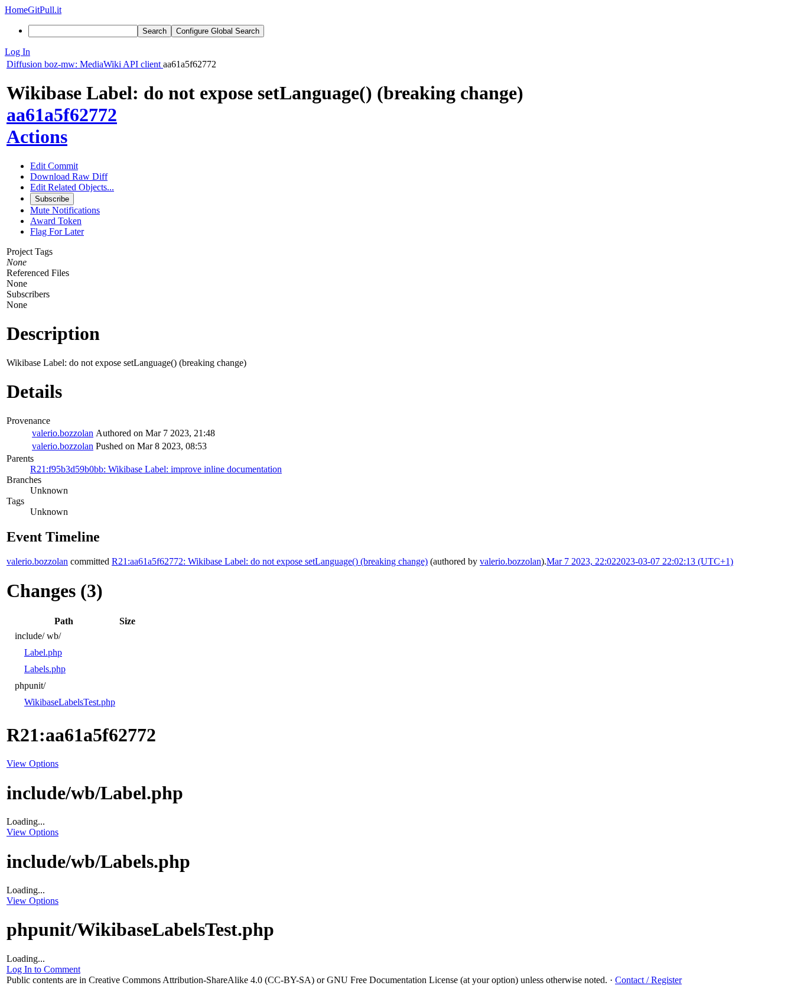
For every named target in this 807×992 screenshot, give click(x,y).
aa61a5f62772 (61, 114)
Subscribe (52, 198)
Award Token (56, 221)
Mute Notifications (65, 210)
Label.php (43, 652)
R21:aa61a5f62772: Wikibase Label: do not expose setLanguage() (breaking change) (270, 561)
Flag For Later (57, 231)
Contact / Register (648, 980)
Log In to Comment (43, 969)
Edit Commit (54, 166)
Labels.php (45, 669)
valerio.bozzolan (62, 433)
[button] (403, 52)
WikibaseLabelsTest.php (69, 702)
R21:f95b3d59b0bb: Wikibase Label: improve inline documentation (156, 469)
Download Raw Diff (69, 176)
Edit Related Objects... (72, 187)
